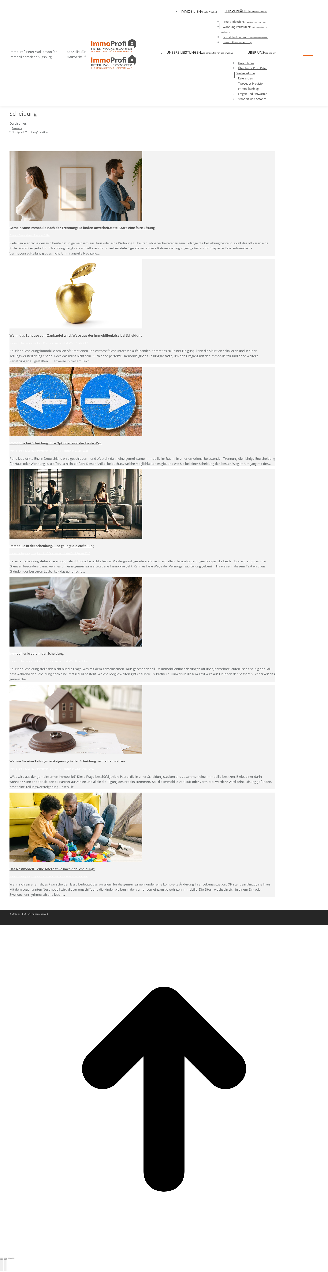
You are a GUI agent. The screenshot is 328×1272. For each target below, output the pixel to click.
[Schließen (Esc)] (1, 1258)
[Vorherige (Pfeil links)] (1, 1265)
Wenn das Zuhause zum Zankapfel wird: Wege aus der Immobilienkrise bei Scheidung (75, 335)
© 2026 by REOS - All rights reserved (28, 913)
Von (30, 235)
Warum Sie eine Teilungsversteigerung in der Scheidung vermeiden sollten (67, 761)
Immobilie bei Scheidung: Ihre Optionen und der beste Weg (55, 443)
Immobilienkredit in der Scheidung (36, 653)
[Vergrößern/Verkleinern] (12, 1258)
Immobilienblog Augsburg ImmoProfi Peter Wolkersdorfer (39, 343)
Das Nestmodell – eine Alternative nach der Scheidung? (52, 869)
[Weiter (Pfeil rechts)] (5, 1265)
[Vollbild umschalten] (9, 1258)
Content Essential (18, 235)
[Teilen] (5, 1258)
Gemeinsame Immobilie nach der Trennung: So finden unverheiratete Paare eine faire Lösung (82, 227)
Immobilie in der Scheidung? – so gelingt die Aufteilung (51, 546)
